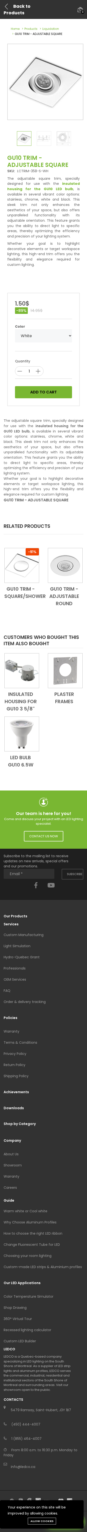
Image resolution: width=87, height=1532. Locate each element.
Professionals (15, 968)
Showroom (13, 1165)
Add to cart (43, 392)
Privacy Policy (15, 1053)
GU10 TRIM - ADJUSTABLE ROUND (64, 596)
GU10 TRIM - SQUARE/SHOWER (21, 593)
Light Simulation (17, 946)
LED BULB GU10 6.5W (20, 761)
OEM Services (15, 979)
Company (12, 1140)
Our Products (15, 916)
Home (15, 29)
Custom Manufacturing (24, 934)
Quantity (22, 361)
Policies (10, 1017)
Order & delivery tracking (25, 1001)
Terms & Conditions (20, 1042)
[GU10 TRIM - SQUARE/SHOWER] (22, 564)
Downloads (14, 1108)
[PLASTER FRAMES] (65, 670)
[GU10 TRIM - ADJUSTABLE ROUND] (65, 564)
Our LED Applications (22, 1282)
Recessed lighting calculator (27, 1330)
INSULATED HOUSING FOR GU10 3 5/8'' (21, 701)
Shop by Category (20, 1123)
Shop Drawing (15, 1307)
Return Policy (14, 1064)
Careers (10, 1187)
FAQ (7, 990)
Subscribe (74, 874)
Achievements (16, 1092)
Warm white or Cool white (25, 1211)
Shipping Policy (16, 1076)
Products (30, 29)
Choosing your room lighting (27, 1255)
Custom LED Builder (20, 1341)
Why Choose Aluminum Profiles (30, 1222)
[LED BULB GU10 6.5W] (22, 733)
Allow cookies (41, 1521)
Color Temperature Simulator (28, 1296)
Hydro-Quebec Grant (22, 957)
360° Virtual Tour (18, 1318)
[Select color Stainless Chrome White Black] (43, 335)
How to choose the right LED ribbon (33, 1233)
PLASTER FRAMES (64, 698)
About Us (11, 1154)
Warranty (11, 1031)
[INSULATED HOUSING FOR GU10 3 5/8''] (22, 670)
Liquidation (50, 29)
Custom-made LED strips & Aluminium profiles (43, 1266)
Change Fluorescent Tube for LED (32, 1244)
